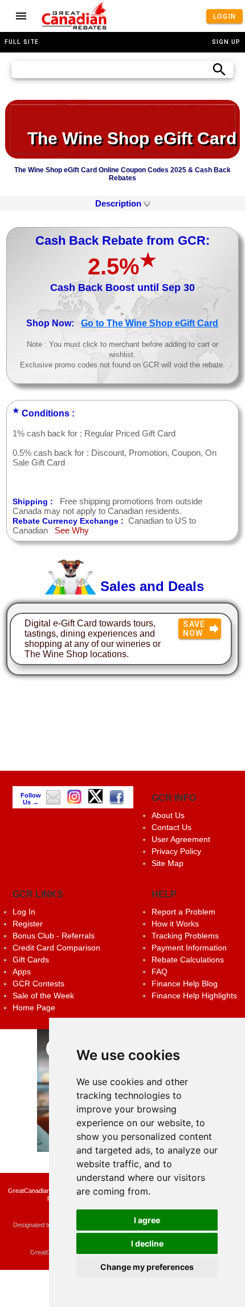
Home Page (34, 1007)
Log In (24, 911)
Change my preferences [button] (147, 1267)
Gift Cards (31, 959)
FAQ (160, 971)
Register (28, 923)
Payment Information (189, 947)
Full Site (22, 42)
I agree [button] (147, 1220)
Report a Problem (183, 911)
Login (224, 16)
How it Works (175, 923)
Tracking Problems (185, 935)
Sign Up (226, 42)
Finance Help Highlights (194, 995)
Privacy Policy (176, 851)
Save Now (194, 629)
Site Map (167, 863)
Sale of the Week (43, 995)
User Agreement (181, 839)
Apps (22, 971)
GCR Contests (38, 983)
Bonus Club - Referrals (54, 935)
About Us (168, 815)
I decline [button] (147, 1243)
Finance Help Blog (185, 983)
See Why (72, 530)
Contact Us (171, 827)
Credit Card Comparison (56, 947)
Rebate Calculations (188, 959)
